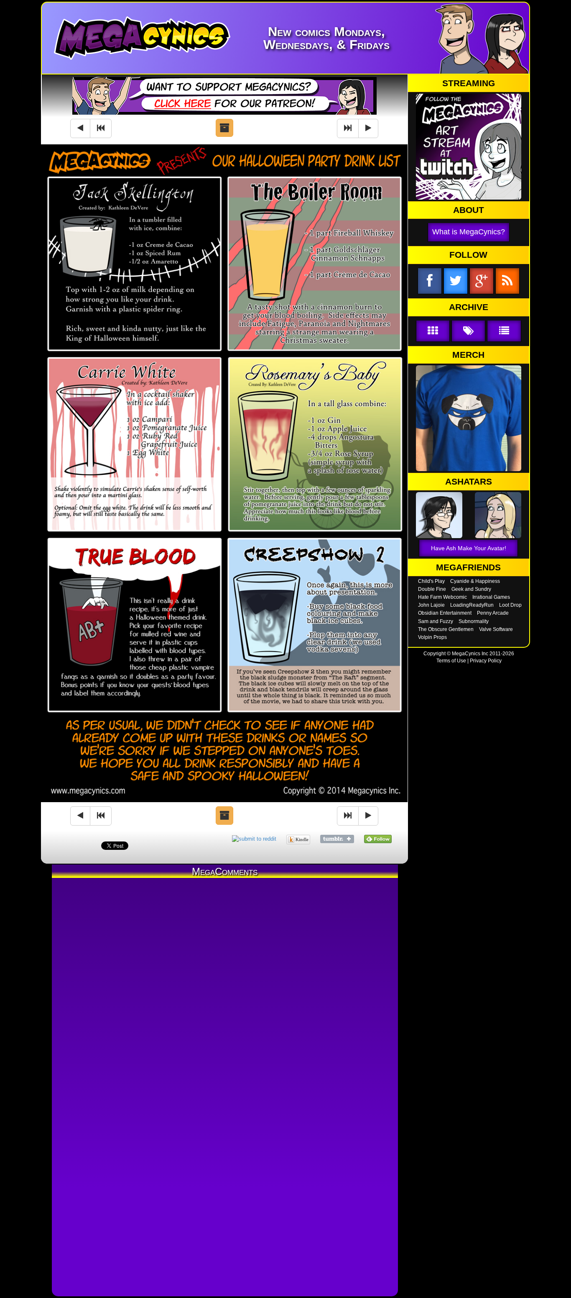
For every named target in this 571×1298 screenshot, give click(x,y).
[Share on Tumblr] (337, 839)
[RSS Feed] (507, 281)
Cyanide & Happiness (475, 581)
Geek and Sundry (471, 589)
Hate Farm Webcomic (442, 597)
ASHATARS (468, 482)
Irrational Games (491, 597)
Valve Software (496, 629)
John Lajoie (431, 605)
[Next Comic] (368, 128)
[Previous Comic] (80, 128)
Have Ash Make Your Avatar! (468, 548)
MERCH (468, 355)
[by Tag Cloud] (468, 331)
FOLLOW (468, 255)
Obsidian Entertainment (445, 613)
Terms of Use (451, 661)
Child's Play (431, 581)
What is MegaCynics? (468, 232)
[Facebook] (430, 281)
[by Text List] (504, 331)
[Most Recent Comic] (348, 128)
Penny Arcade (493, 613)
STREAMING (468, 83)
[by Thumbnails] (433, 331)
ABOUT (468, 210)
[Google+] (481, 281)
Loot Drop (510, 605)
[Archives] (224, 128)
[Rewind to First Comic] (101, 128)
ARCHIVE (468, 307)
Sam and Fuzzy (435, 621)
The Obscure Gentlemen (446, 629)
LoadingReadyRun (472, 605)
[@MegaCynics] (456, 281)
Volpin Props (432, 637)
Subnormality (474, 621)
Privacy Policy (486, 661)
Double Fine (432, 589)
